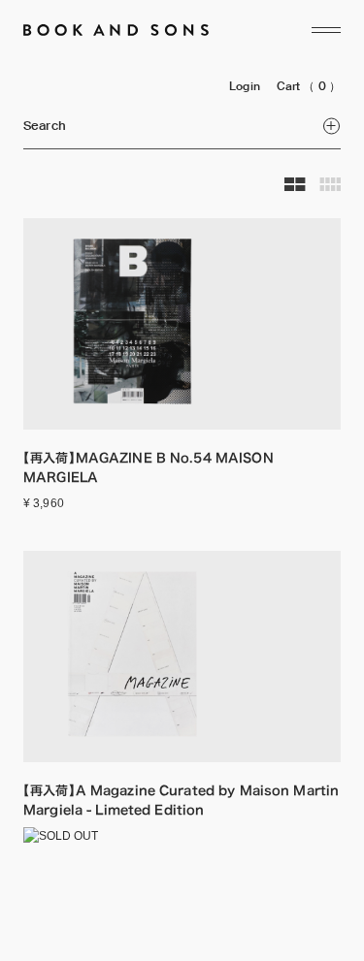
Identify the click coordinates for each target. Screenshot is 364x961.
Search (44, 125)
